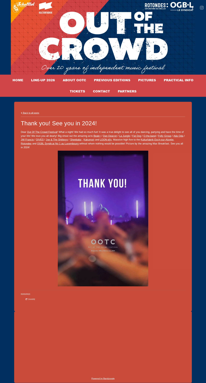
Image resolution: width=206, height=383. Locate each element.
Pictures (147, 80)
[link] (42, 132)
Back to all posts (30, 113)
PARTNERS (127, 91)
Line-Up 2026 (43, 80)
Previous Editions (112, 80)
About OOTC (74, 80)
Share (31, 299)
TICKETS (77, 91)
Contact (101, 91)
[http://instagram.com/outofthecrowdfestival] (202, 7)
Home (18, 80)
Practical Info (178, 80)
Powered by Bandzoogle (103, 378)
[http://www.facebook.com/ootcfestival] (193, 7)
